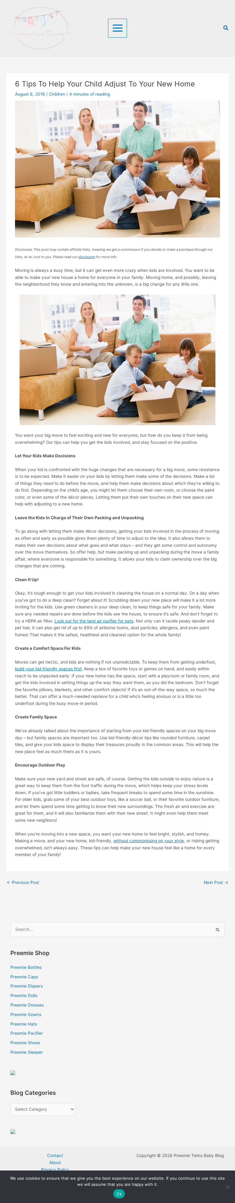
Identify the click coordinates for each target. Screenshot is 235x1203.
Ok (119, 1193)
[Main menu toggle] (117, 28)
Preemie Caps (24, 976)
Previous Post (23, 882)
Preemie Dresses (27, 1005)
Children (57, 94)
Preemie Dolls (23, 995)
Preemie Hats (23, 1024)
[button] (226, 28)
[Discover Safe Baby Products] (12, 1131)
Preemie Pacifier (26, 1033)
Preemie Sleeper (26, 1052)
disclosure (86, 257)
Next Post (216, 882)
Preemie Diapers (26, 986)
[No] (227, 1187)
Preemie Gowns (25, 1014)
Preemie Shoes (25, 1042)
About (55, 1162)
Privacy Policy (55, 1169)
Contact (55, 1155)
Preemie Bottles (26, 967)
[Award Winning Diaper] (12, 1072)
